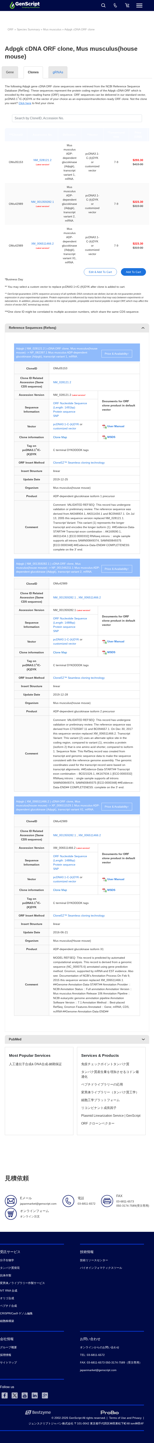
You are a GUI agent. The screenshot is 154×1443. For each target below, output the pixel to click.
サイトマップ (8, 1362)
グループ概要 (8, 1347)
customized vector (64, 428)
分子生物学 (7, 1260)
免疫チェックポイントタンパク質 (105, 1064)
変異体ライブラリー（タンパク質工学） (110, 1092)
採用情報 (5, 1354)
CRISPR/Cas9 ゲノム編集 (16, 1313)
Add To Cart (133, 272)
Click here (25, 103)
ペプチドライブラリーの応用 (102, 1084)
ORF (11, 29)
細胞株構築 (7, 1321)
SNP (56, 415)
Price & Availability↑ (117, 353)
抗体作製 (5, 1275)
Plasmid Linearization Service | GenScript (110, 1115)
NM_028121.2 (42, 160)
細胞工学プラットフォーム (100, 1100)
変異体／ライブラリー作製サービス (22, 1283)
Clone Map (60, 437)
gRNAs (58, 72)
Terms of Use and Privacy (125, 1417)
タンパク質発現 (10, 1267)
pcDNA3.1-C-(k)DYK (66, 424)
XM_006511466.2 (42, 243)
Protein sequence (64, 411)
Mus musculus (52, 29)
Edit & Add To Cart (100, 272)
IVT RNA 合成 (8, 1290)
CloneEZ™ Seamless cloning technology (79, 462)
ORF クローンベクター (97, 1123)
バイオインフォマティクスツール (101, 1267)
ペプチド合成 (8, 1305)
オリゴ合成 (7, 1298)
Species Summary (28, 29)
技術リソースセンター (94, 1260)
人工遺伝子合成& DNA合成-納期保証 (35, 1064)
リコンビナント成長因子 (99, 1108)
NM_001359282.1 (42, 201)
